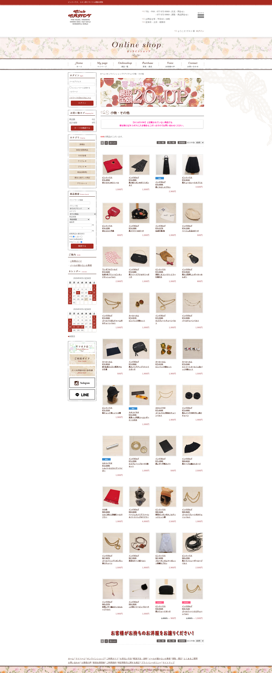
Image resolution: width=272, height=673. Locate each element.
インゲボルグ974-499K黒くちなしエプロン (163, 184)
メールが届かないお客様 (81, 265)
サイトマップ (169, 662)
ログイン (200, 31)
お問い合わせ (74, 662)
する (71, 237)
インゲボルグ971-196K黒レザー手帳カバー (163, 461)
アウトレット (82, 183)
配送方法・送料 (140, 658)
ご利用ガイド (76, 261)
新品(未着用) (82, 172)
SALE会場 (82, 156)
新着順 (182, 142)
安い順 (161, 142)
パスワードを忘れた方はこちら (80, 98)
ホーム (102, 74)
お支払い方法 (126, 658)
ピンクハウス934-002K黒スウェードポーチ (163, 608)
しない (77, 237)
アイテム (128, 74)
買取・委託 (177, 658)
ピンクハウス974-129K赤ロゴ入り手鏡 (108, 228)
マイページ (80, 658)
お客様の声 (86, 662)
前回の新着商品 (82, 150)
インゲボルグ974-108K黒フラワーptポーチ (136, 228)
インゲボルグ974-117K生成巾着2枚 (160, 228)
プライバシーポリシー (151, 662)
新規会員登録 (99, 662)
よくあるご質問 (190, 658)
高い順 (172, 142)
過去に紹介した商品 (82, 178)
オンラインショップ (115, 74)
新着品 (82, 144)
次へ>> (113, 143)
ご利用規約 (111, 662)
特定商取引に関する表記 (129, 662)
